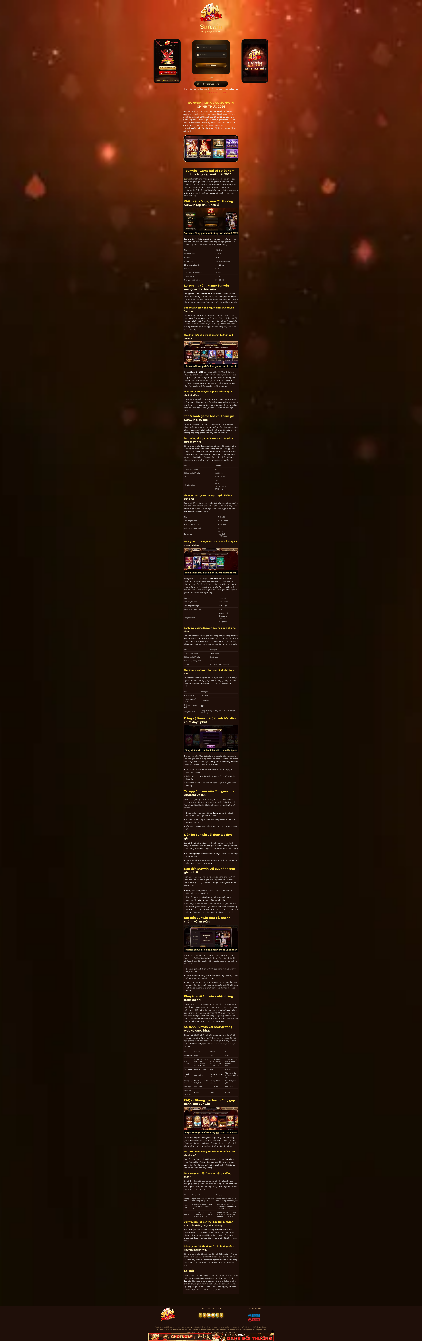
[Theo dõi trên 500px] (217, 1315)
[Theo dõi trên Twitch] (221, 1315)
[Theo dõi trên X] (200, 1315)
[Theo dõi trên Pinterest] (205, 1315)
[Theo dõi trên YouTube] (213, 1315)
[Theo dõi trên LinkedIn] (209, 1315)
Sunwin (187, 179)
